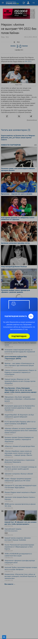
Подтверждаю (19, 336)
